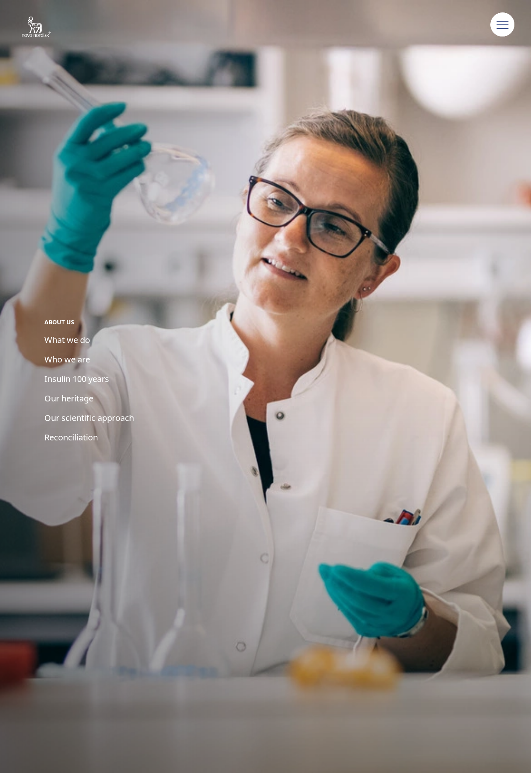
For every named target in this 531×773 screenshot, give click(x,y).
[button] (502, 24)
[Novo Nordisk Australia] (47, 27)
